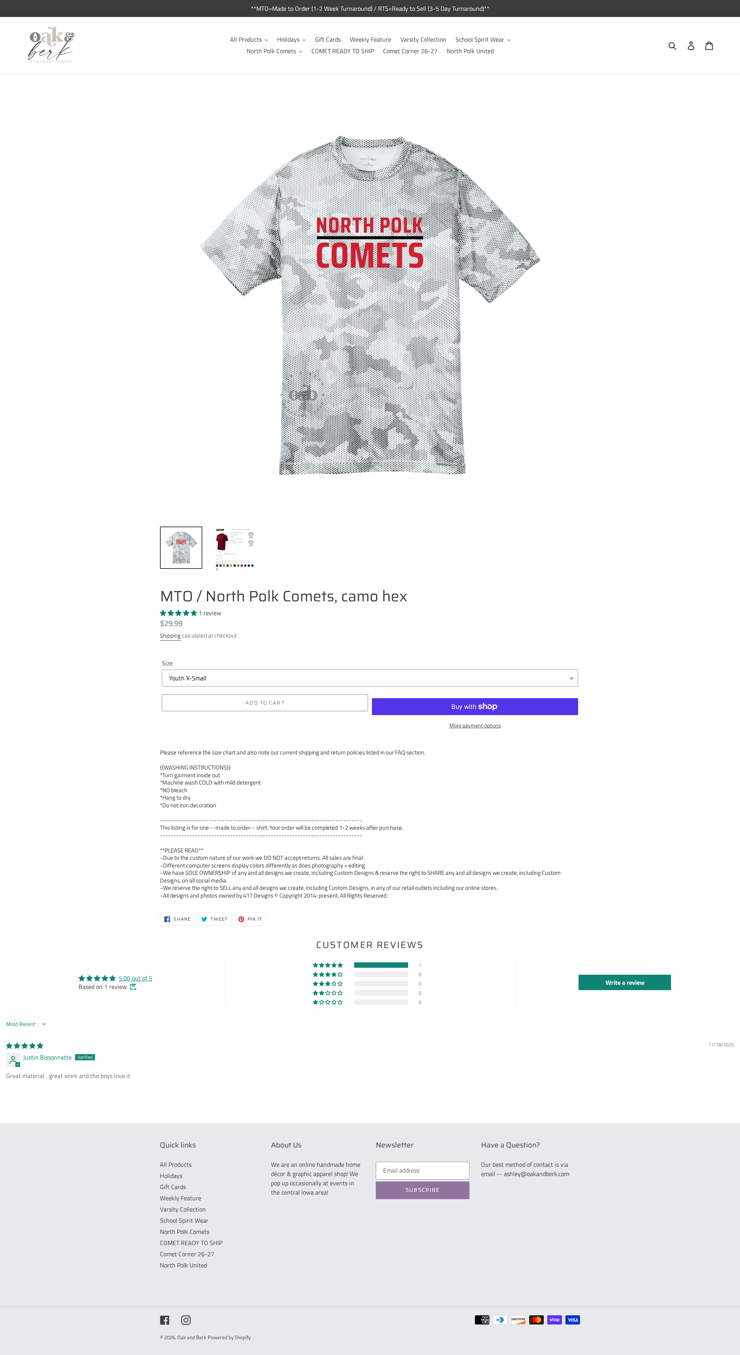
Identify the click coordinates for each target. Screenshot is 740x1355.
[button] (179, 613)
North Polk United (183, 1265)
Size (167, 663)
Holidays (171, 1175)
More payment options (475, 725)
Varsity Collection (183, 1209)
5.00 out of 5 (135, 978)
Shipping (170, 635)
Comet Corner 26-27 (187, 1254)
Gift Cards (173, 1186)
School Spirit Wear (184, 1220)
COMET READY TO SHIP (191, 1242)
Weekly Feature (180, 1198)
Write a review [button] (624, 982)
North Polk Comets (184, 1231)
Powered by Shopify (229, 1337)
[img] (24, 1045)
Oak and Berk (191, 1337)
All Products (176, 1164)
